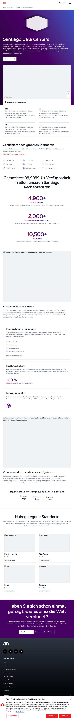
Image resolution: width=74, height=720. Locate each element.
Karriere (5, 666)
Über (4, 662)
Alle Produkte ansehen (14, 355)
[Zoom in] (68, 93)
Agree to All (52, 716)
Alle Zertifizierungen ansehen (14, 154)
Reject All (65, 716)
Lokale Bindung (8, 680)
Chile (18, 7)
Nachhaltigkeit (8, 676)
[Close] (71, 699)
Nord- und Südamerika (9, 7)
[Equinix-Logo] (5, 2)
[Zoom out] (68, 96)
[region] (37, 82)
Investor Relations (9, 687)
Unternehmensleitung (10, 669)
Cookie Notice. (20, 712)
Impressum (6, 690)
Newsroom (6, 673)
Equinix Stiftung (8, 683)
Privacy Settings (12, 716)
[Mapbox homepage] (8, 97)
